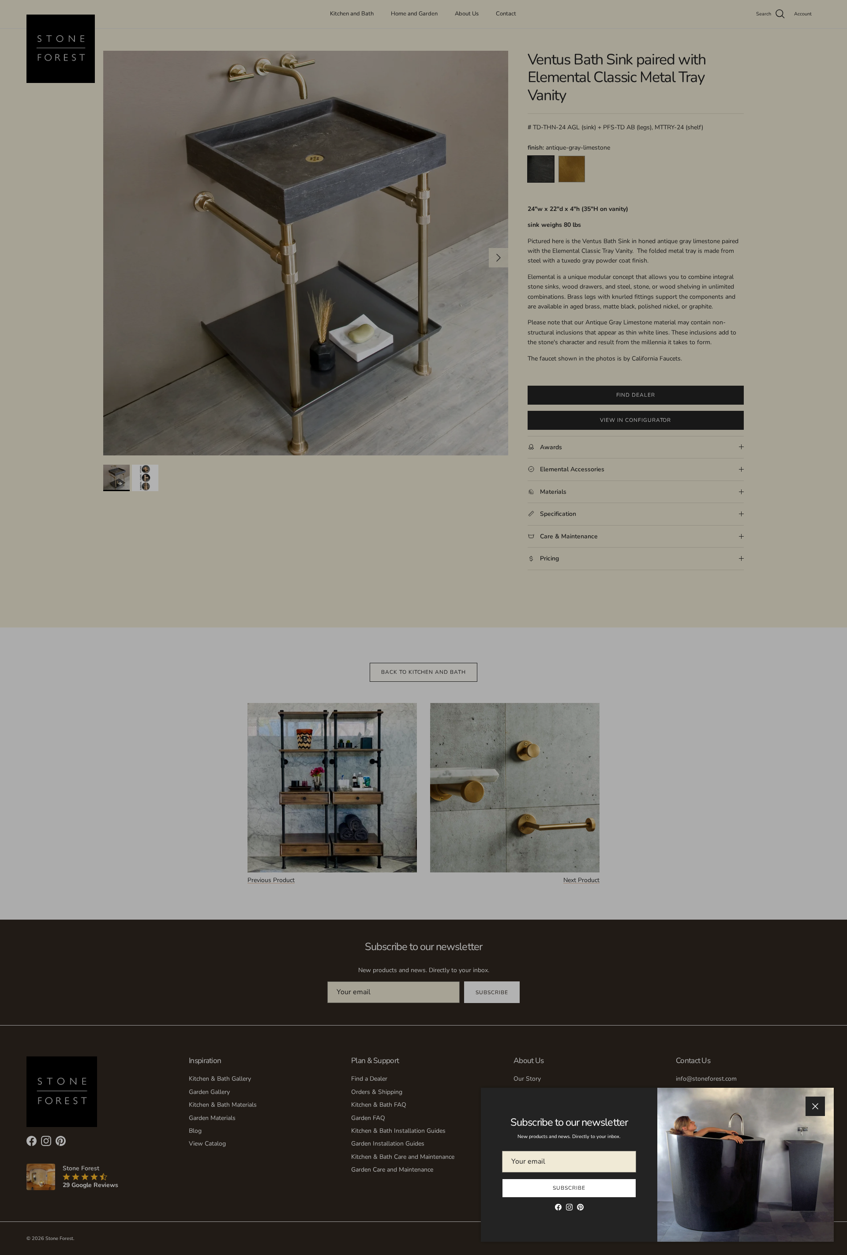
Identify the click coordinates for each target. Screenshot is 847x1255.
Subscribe (569, 1187)
